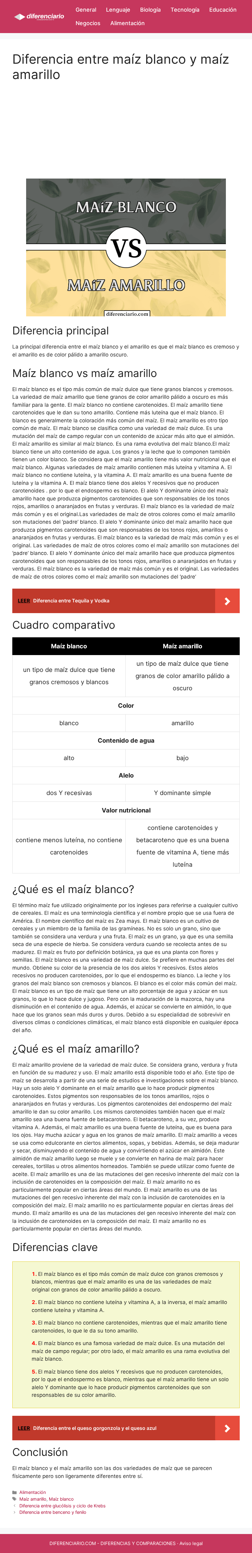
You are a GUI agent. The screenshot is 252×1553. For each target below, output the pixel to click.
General (86, 9)
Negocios (88, 23)
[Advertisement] (126, 125)
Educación (223, 9)
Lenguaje (118, 9)
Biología (150, 9)
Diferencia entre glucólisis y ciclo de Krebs (62, 1505)
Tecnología (185, 9)
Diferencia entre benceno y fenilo (52, 1512)
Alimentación (127, 23)
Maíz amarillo (32, 1499)
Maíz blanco (61, 1499)
